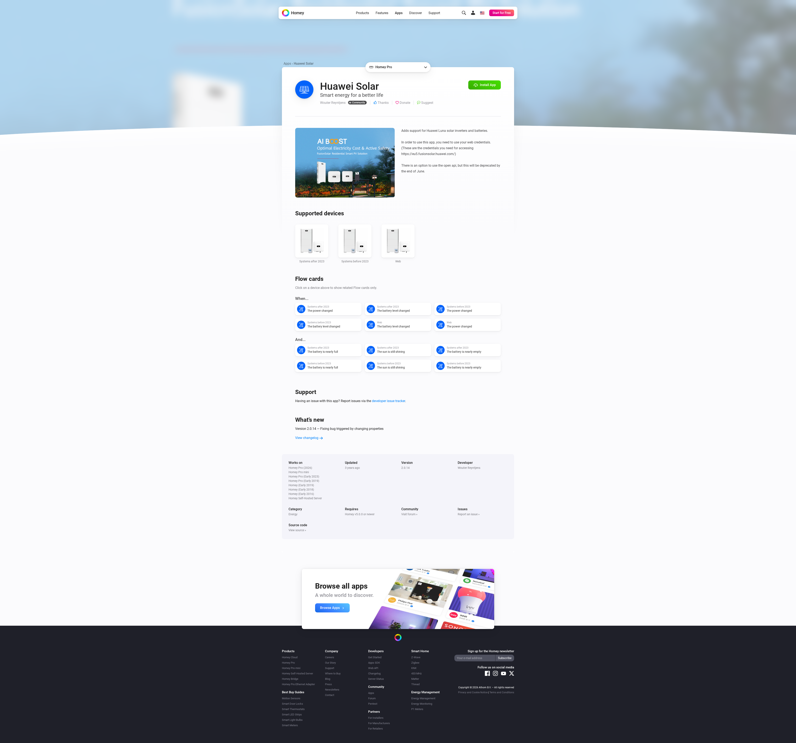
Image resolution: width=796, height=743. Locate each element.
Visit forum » (409, 514)
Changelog (374, 673)
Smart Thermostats (293, 709)
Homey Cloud (289, 657)
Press (328, 684)
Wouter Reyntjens (469, 467)
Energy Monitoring (421, 703)
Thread (415, 684)
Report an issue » (469, 514)
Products (362, 13)
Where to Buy (333, 673)
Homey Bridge (290, 678)
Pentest (372, 703)
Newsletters (332, 689)
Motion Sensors (291, 698)
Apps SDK (374, 662)
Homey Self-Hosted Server (297, 673)
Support (434, 13)
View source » (297, 530)
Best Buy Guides (293, 692)
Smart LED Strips (292, 714)
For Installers (375, 717)
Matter (415, 678)
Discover (415, 13)
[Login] (473, 13)
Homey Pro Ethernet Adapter (298, 684)
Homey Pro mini (291, 668)
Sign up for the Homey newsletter (491, 651)
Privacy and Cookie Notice (473, 692)
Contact (329, 695)
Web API (373, 668)
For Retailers (375, 728)
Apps (399, 13)
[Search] (464, 13)
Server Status (376, 678)
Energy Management (423, 698)
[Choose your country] (482, 13)
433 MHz (416, 673)
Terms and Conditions (501, 692)
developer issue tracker (388, 401)
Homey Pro (288, 662)
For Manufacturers (379, 723)
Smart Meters (290, 725)
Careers (329, 657)
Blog (327, 678)
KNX (413, 668)
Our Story (330, 662)
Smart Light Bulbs (292, 719)
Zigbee (415, 662)
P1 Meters (417, 709)
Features (382, 13)
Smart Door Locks (292, 703)
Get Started (374, 657)
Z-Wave (415, 657)
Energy (293, 514)
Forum (372, 698)
